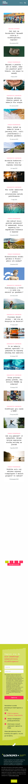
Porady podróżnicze (14, 62)
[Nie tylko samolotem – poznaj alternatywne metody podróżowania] (14, 176)
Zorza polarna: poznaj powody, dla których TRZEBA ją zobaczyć (14, 381)
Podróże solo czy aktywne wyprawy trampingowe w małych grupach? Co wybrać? (14, 473)
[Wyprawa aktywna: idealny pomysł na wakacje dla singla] (14, 85)
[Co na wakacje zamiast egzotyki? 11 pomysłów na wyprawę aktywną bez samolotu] (14, 333)
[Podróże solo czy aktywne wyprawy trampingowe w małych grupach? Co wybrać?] (14, 456)
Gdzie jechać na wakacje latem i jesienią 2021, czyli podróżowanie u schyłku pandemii (14, 131)
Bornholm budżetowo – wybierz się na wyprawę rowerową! (14, 163)
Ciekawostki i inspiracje (14, 95)
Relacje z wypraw (14, 28)
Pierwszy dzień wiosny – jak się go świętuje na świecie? (14, 319)
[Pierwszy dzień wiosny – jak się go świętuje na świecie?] (14, 304)
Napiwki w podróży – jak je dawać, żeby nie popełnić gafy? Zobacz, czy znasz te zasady (14, 69)
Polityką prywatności (15, 691)
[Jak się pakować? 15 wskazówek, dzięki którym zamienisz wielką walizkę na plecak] (14, 423)
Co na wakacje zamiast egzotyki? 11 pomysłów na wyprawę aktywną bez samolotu (14, 349)
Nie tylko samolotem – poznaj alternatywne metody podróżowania (14, 193)
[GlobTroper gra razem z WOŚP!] (14, 396)
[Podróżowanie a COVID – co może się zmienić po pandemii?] (14, 273)
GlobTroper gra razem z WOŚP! (14, 410)
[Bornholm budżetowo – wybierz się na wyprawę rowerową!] (14, 147)
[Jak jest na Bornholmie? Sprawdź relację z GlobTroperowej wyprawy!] (14, 18)
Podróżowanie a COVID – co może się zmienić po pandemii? (14, 290)
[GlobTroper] (4, 3)
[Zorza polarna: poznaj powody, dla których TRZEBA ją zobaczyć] (14, 364)
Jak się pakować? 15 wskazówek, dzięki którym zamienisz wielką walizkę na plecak (14, 440)
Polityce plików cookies (14, 775)
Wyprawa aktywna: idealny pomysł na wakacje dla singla (14, 100)
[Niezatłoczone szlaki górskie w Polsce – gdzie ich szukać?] (14, 243)
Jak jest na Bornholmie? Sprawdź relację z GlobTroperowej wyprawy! (14, 35)
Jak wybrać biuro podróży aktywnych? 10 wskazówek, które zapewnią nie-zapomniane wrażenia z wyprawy (14, 226)
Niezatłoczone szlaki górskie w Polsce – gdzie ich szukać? (14, 259)
